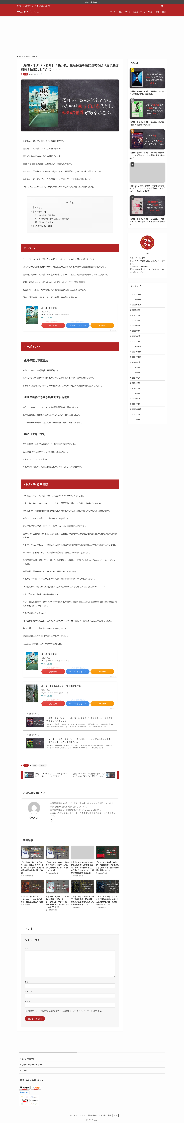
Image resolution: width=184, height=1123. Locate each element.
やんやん (34, 817)
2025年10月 (137, 304)
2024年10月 (137, 357)
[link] (52, 820)
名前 (27, 981)
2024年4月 (136, 388)
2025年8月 (136, 310)
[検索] (165, 5)
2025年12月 (137, 294)
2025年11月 (137, 299)
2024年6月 (136, 378)
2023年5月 (136, 419)
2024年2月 (136, 398)
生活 (115, 1115)
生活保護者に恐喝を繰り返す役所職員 (54, 218)
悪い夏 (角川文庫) (49, 307)
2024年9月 (136, 362)
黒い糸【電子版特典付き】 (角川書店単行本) (61, 686)
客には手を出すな (46, 221)
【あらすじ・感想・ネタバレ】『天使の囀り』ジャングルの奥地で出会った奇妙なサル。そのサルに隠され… (79, 740)
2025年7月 (136, 315)
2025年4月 (136, 331)
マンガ (82, 1115)
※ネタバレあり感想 (43, 225)
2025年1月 (136, 341)
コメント (29, 948)
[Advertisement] (92, 35)
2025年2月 (136, 336)
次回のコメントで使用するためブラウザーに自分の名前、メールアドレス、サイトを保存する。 (65, 1011)
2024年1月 (136, 404)
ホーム (25, 1070)
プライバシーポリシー (32, 1064)
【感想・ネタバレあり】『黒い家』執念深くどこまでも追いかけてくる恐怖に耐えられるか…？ (79, 719)
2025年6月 (136, 320)
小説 (25, 74)
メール (28, 991)
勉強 (109, 1115)
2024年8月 (136, 367)
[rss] (162, 5)
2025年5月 (136, 325)
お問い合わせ (28, 1058)
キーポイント (41, 211)
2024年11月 (137, 351)
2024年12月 (137, 346)
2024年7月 (136, 372)
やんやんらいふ (28, 11)
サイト (27, 1001)
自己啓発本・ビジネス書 (97, 1115)
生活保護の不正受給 (47, 215)
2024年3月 (136, 393)
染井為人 (43, 765)
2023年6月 (136, 414)
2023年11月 (137, 409)
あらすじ (39, 207)
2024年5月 (136, 383)
